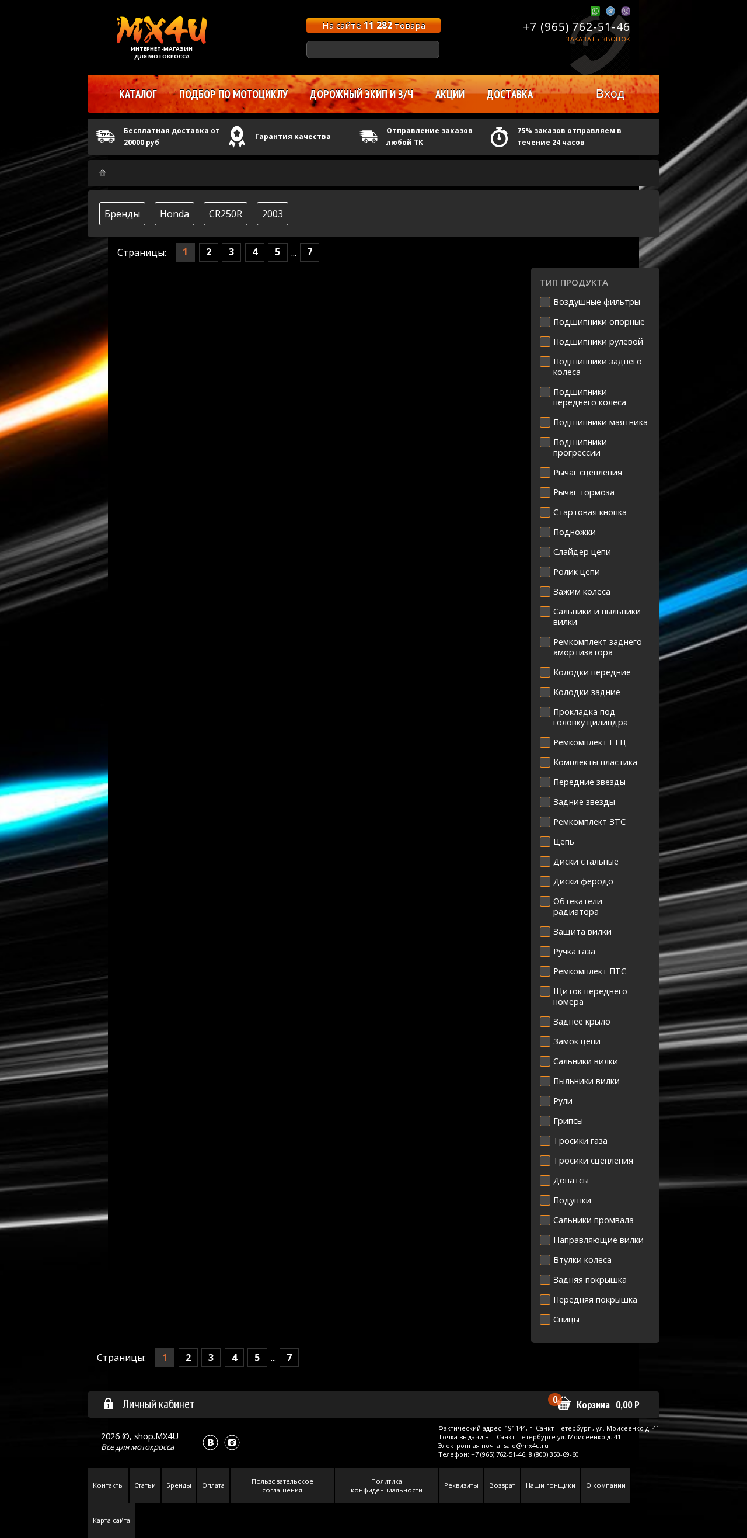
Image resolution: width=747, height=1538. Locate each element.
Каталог (138, 94)
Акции (450, 94)
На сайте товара (373, 25)
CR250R (225, 213)
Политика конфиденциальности (387, 1485)
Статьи (145, 1485)
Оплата (213, 1485)
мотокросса (152, 1447)
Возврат (502, 1485)
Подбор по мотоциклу (233, 94)
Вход (610, 93)
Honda (174, 213)
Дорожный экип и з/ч (361, 94)
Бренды (122, 213)
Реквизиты (461, 1485)
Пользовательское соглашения (282, 1485)
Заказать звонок (598, 38)
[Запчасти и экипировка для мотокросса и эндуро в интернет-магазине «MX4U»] (102, 172)
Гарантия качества (293, 136)
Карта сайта (111, 1520)
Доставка (510, 94)
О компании (606, 1485)
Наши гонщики (550, 1485)
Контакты (108, 1485)
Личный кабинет (159, 1403)
